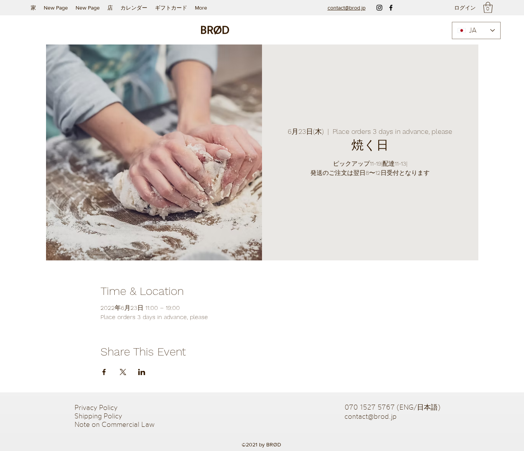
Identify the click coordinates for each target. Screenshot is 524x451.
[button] (488, 7)
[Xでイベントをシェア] (123, 372)
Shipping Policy (98, 415)
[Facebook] (391, 8)
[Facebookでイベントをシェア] (104, 372)
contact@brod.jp (370, 416)
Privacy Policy (96, 407)
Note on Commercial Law (114, 424)
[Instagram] (379, 8)
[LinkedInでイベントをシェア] (141, 372)
